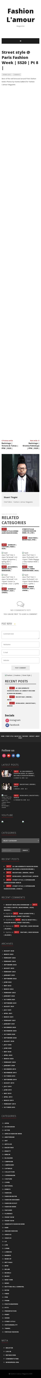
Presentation (10, 1311)
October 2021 (9, 999)
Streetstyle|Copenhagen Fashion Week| (10, 531)
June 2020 (8, 1048)
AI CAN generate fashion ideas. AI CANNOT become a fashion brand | (21, 691)
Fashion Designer (12, 1200)
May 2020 (7, 1052)
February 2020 (10, 1062)
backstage (17, 736)
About (38, 736)
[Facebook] (13, 755)
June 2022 (8, 982)
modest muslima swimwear (17, 905)
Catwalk (8, 1168)
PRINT (7, 1314)
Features (25, 736)
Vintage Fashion (12, 1332)
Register (9, 1348)
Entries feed (11, 1355)
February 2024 (10, 961)
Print (20, 738)
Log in (8, 1351)
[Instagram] (18, 755)
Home (2, 736)
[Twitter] (4, 755)
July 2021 (7, 1010)
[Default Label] (8, 755)
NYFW (7, 1290)
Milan (7, 1269)
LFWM (7, 1248)
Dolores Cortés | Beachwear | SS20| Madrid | (20, 907)
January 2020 (9, 1066)
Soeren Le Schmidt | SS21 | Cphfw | (9, 591)
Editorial (9, 1186)
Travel (7, 1328)
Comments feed (12, 1359)
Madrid (8, 1255)
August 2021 (9, 1006)
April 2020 (8, 1055)
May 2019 (7, 1093)
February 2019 (10, 1104)
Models (8, 1273)
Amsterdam (9, 1137)
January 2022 (9, 996)
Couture (8, 1179)
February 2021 (10, 1020)
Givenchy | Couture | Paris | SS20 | (9, 547)
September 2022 (10, 979)
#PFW (7, 1123)
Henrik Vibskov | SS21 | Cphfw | (28, 588)
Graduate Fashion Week (15, 1224)
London (8, 1252)
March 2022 (8, 989)
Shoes (7, 1318)
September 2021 (10, 1003)
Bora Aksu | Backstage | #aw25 (22, 876)
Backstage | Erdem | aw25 (20, 873)
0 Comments (17, 74)
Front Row (9, 1217)
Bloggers (9, 1158)
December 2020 (10, 1027)
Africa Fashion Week (13, 1134)
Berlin (7, 1154)
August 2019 (9, 1083)
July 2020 (7, 1045)
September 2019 (10, 1079)
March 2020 (8, 1059)
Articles (8, 1144)
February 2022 (10, 993)
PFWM (7, 1301)
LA (6, 1241)
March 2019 (8, 1100)
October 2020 (9, 1034)
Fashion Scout (11, 1203)
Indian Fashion (11, 1231)
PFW (6, 1297)
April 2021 (8, 1013)
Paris (7, 1294)
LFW (6, 1245)
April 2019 (8, 1097)
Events (7, 1189)
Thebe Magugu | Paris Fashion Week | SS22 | (30, 569)
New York (9, 1280)
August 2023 (9, 968)
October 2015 (9, 1107)
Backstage (9, 1148)
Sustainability (11, 1325)
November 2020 (10, 1031)
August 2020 (9, 1041)
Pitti (7, 1308)
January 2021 (9, 1024)
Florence (8, 1214)
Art (6, 1141)
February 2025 (10, 958)
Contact (32, 736)
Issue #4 (8, 1238)
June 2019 (8, 1090)
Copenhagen (10, 1175)
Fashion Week (10, 1207)
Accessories (10, 1127)
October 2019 (9, 1076)
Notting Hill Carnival (14, 1287)
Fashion (8, 1193)
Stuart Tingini (10, 497)
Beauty (8, 1151)
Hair (6, 1228)
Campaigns (9, 1165)
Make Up (8, 1259)
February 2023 (10, 972)
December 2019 (10, 1069)
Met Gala (8, 1262)
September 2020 (10, 1038)
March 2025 (8, 954)
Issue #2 (8, 1234)
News (7, 1283)
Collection (10, 1172)
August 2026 (9, 951)
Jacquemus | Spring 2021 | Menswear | (10, 569)
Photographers (11, 1304)
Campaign (9, 1161)
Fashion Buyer (11, 1196)
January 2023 (9, 975)
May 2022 (7, 986)
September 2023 (10, 965)
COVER (7, 1182)
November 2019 (10, 1073)
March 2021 (8, 1017)
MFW (6, 1266)
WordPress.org (12, 1362)
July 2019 (7, 1086)
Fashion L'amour (20, 15)
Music (7, 1276)
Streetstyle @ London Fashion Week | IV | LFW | (29, 531)
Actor (7, 1130)
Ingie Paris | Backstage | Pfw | (30, 539)
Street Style (9, 736)
